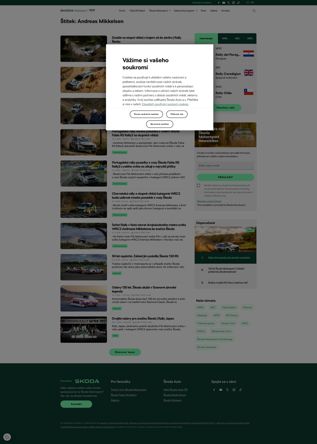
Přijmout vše (177, 114)
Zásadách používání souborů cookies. (165, 104)
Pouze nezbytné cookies (146, 114)
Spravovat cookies (159, 124)
